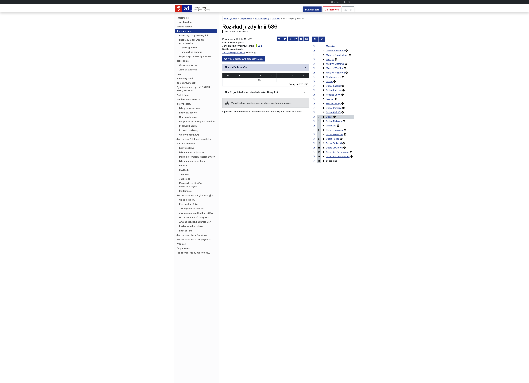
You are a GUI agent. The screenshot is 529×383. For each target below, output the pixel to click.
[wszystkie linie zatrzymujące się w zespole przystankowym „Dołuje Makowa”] (314, 121)
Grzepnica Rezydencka (337, 152)
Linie (179, 74)
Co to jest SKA (187, 199)
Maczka (330, 46)
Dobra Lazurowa (334, 130)
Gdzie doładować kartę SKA (194, 217)
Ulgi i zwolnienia (188, 117)
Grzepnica (331, 161)
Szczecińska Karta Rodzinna (191, 235)
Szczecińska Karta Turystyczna (193, 239)
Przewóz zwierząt (188, 130)
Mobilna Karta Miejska (188, 99)
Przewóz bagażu (188, 125)
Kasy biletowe (186, 148)
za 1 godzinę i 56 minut (233, 52)
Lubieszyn (331, 125)
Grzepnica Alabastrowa (337, 156)
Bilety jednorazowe (189, 108)
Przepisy (181, 244)
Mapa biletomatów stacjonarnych (197, 156)
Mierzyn (330, 59)
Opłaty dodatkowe (189, 134)
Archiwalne (185, 22)
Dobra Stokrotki (334, 143)
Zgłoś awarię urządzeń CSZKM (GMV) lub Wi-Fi (193, 89)
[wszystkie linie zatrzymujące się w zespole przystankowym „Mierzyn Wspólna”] (314, 68)
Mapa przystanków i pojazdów (195, 56)
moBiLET (184, 165)
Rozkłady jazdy (184, 31)
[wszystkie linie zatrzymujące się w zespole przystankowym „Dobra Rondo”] (314, 138)
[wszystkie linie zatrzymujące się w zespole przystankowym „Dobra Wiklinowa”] (314, 134)
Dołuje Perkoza (334, 90)
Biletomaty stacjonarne (191, 152)
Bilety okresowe (188, 112)
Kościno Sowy (333, 94)
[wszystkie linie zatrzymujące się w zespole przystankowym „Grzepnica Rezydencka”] (314, 152)
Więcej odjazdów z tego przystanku (245, 58)
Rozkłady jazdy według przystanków (191, 41)
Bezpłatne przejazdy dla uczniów (197, 121)
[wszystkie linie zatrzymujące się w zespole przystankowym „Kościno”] (314, 99)
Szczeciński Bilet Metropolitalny (193, 139)
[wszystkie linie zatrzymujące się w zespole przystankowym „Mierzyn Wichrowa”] (314, 72)
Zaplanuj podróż (188, 47)
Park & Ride (182, 95)
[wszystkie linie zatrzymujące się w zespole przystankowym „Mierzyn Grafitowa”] (314, 63)
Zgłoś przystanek (185, 82)
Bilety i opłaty (183, 103)
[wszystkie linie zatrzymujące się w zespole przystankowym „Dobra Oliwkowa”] (314, 147)
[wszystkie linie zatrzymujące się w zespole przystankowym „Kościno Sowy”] (314, 94)
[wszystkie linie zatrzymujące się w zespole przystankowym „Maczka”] (314, 46)
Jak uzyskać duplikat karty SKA (196, 213)
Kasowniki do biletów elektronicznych (190, 185)
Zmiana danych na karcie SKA (195, 221)
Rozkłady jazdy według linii (193, 35)
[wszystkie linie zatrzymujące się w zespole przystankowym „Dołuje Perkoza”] (314, 90)
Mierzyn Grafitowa (335, 63)
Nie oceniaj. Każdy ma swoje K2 (193, 252)
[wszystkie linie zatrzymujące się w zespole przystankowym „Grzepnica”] (314, 161)
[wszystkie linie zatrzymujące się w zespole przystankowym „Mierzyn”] (314, 59)
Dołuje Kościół (333, 86)
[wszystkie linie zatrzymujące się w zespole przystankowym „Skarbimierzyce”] (314, 77)
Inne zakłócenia (188, 69)
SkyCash (184, 170)
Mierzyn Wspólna (334, 68)
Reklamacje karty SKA (191, 226)
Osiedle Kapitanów (335, 50)
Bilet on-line (185, 230)
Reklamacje (185, 191)
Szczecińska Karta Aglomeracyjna (194, 195)
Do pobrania (183, 248)
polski (336, 2)
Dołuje (329, 81)
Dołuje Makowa (334, 121)
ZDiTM (348, 9)
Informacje (182, 17)
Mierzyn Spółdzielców (337, 55)
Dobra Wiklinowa (334, 134)
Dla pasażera (312, 9)
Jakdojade (184, 178)
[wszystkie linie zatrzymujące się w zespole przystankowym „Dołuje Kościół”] (314, 86)
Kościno (330, 99)
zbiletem (184, 174)
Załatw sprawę (184, 26)
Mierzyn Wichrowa (335, 72)
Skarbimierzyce (333, 77)
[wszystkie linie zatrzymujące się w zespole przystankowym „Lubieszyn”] (314, 125)
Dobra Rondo (332, 138)
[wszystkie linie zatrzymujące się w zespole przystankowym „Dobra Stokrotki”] (314, 143)
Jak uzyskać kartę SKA (191, 208)
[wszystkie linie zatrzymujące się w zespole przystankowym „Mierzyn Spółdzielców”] (314, 55)
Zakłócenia (182, 60)
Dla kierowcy (332, 9)
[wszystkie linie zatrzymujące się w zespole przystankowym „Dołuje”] (314, 81)
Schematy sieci (184, 78)
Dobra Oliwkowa (334, 147)
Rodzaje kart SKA (188, 204)
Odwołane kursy (188, 65)
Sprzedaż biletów (185, 143)
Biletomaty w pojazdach (192, 161)
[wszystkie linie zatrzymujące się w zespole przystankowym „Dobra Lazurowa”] (314, 130)
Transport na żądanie (190, 52)
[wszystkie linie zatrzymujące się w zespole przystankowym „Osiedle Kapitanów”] (314, 50)
